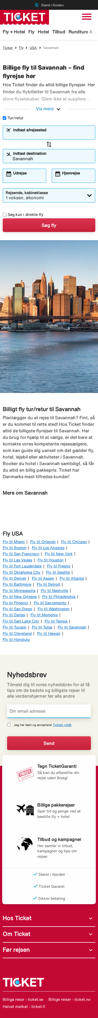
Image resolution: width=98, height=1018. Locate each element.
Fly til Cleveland (17, 633)
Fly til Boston (14, 548)
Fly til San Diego (17, 609)
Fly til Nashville (54, 591)
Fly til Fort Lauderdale (22, 566)
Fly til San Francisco (21, 554)
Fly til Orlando (43, 542)
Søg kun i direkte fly (26, 214)
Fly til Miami (14, 542)
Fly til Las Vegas (17, 560)
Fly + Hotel (14, 31)
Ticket (8, 47)
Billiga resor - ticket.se (23, 999)
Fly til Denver (14, 578)
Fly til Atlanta (72, 578)
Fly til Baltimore (17, 584)
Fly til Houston (50, 560)
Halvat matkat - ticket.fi (24, 1006)
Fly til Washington (53, 609)
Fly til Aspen (43, 578)
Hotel (43, 31)
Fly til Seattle (58, 572)
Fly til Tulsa (42, 627)
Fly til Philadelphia (58, 597)
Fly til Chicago (74, 542)
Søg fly (49, 225)
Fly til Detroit (48, 584)
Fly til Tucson (14, 627)
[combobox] (52, 135)
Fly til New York (59, 554)
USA (33, 47)
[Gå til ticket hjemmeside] (24, 16)
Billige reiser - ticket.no (69, 999)
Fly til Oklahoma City (22, 572)
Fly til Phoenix (15, 603)
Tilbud (58, 31)
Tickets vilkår (62, 724)
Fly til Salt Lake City (21, 621)
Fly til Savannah (72, 627)
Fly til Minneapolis (19, 591)
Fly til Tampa (56, 621)
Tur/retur (15, 118)
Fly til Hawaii (48, 633)
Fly (31, 31)
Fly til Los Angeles (48, 548)
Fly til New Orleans (20, 597)
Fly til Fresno (58, 566)
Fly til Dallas (14, 615)
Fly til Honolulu (16, 639)
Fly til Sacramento (50, 603)
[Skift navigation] (86, 16)
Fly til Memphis (44, 615)
